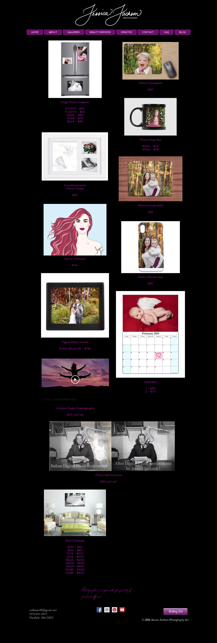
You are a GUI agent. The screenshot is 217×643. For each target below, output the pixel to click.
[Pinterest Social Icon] (114, 609)
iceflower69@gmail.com (43, 610)
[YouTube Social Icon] (122, 609)
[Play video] (75, 379)
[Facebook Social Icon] (99, 609)
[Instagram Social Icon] (107, 609)
